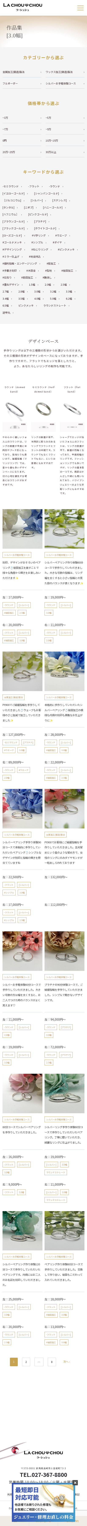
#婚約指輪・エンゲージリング (20, 263)
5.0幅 (53, 298)
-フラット (33, 186)
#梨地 (48, 270)
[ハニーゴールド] (53, 207)
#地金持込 (35, 256)
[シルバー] (37, 200)
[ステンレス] (59, 200)
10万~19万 (52, 140)
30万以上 (51, 152)
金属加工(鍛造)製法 (13, 72)
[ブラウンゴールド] (13, 221)
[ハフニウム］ (11, 214)
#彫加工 (51, 263)
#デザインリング (12, 249)
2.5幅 (64, 284)
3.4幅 (6, 298)
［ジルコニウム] (12, 200)
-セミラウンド (11, 186)
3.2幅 (53, 291)
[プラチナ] (40, 221)
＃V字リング (38, 235)
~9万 (48, 129)
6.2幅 (69, 298)
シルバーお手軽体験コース (61, 83)
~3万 (5, 118)
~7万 (5, 129)
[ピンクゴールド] (38, 214)
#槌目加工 (67, 270)
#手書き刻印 (10, 270)
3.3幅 (69, 291)
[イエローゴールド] (13, 193)
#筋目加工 (27, 277)
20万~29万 (9, 152)
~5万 (48, 118)
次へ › (66, 1362)
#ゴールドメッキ (12, 242)
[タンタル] (8, 207)
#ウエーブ (61, 235)
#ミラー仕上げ (11, 256)
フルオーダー (10, 83)
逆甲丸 (6, 312)
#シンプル (37, 242)
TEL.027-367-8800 (43, 1474)
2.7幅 (6, 291)
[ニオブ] (28, 207)
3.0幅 (37, 291)
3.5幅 (21, 298)
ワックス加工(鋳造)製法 (59, 72)
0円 (5, 140)
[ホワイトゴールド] (45, 228)
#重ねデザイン (11, 284)
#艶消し (47, 277)
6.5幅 (6, 305)
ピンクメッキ (26, 305)
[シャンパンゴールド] (46, 193)
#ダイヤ (57, 242)
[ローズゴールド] (12, 235)
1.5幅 (32, 284)
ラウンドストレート (54, 305)
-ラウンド (54, 186)
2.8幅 (21, 291)
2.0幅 (48, 284)
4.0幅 (37, 298)
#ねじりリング (39, 249)
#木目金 (30, 270)
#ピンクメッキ (66, 249)
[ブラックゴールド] (13, 228)
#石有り (7, 277)
